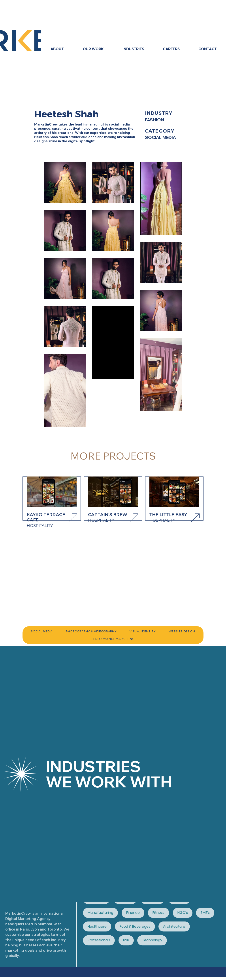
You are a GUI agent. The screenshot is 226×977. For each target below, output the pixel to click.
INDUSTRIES (93, 766)
